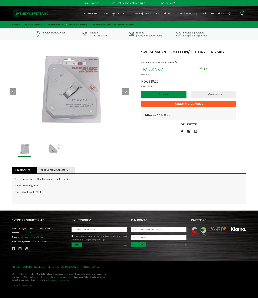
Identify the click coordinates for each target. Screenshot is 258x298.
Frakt (15, 267)
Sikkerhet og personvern (64, 267)
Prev (13, 91)
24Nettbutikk (27, 285)
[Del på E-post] (195, 131)
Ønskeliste (215, 94)
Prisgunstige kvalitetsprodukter (129, 3)
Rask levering (91, 3)
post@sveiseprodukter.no (31, 237)
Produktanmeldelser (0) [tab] (55, 170)
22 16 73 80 (26, 232)
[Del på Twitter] (182, 131)
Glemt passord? (180, 245)
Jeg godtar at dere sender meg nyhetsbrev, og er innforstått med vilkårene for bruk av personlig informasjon (99, 238)
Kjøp (166, 94)
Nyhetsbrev (91, 267)
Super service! (166, 3)
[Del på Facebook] (188, 131)
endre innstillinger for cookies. (58, 280)
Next (125, 91)
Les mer (124, 245)
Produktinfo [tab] (22, 170)
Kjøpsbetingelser (33, 267)
